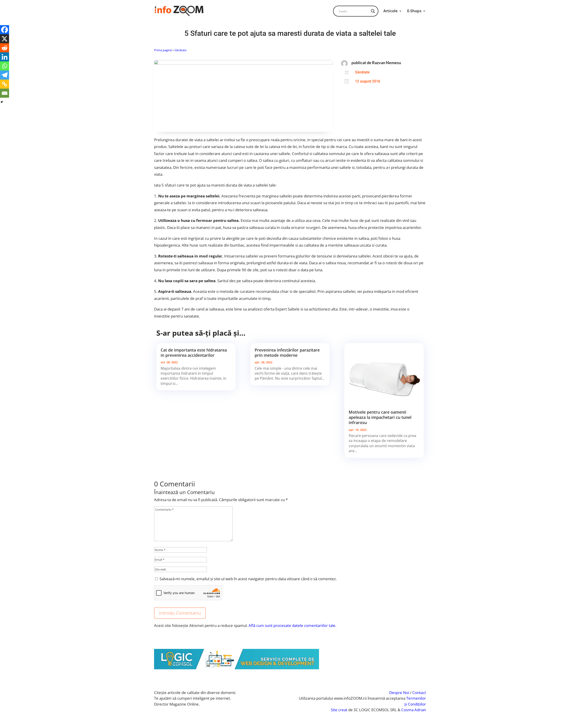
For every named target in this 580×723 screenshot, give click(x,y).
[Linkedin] (4, 56)
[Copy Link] (4, 84)
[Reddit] (4, 47)
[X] (4, 38)
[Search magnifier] (373, 11)
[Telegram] (4, 75)
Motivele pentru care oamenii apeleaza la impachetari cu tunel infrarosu (380, 417)
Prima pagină (163, 50)
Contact (419, 692)
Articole (390, 10)
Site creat (339, 709)
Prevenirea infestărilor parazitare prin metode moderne (287, 352)
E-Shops (414, 10)
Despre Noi (399, 692)
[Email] (4, 93)
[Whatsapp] (4, 65)
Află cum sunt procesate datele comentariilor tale (292, 625)
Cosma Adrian (413, 709)
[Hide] (2, 102)
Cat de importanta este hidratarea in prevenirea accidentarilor (194, 352)
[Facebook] (4, 29)
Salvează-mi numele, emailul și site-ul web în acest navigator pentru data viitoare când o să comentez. (248, 578)
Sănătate (180, 50)
